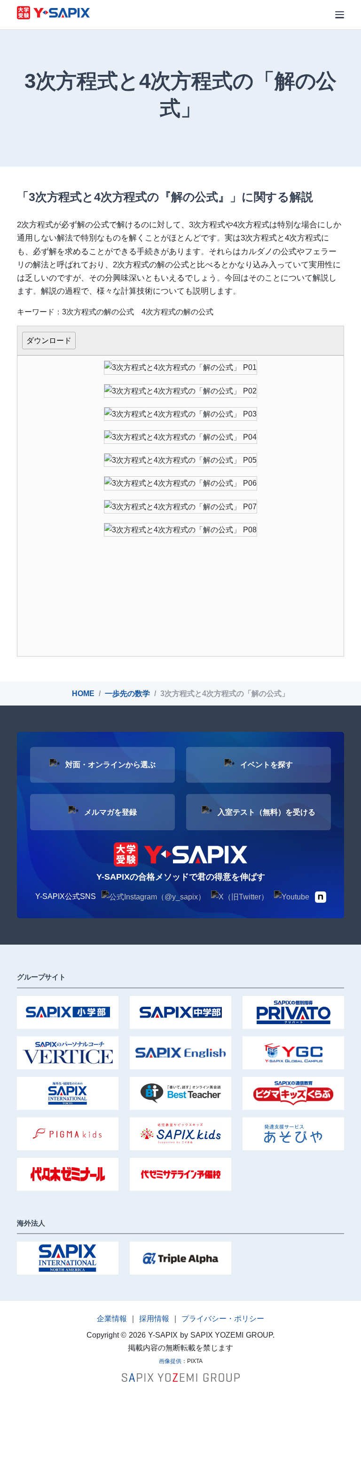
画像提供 (170, 1361)
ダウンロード (48, 341)
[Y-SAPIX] (53, 14)
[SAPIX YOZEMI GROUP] (180, 1377)
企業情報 (112, 1319)
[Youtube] (291, 896)
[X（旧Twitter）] (239, 896)
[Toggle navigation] (339, 14)
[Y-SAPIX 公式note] (320, 896)
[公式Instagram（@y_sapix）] (153, 896)
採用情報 (154, 1319)
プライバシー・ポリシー (222, 1319)
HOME (83, 694)
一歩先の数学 (127, 694)
